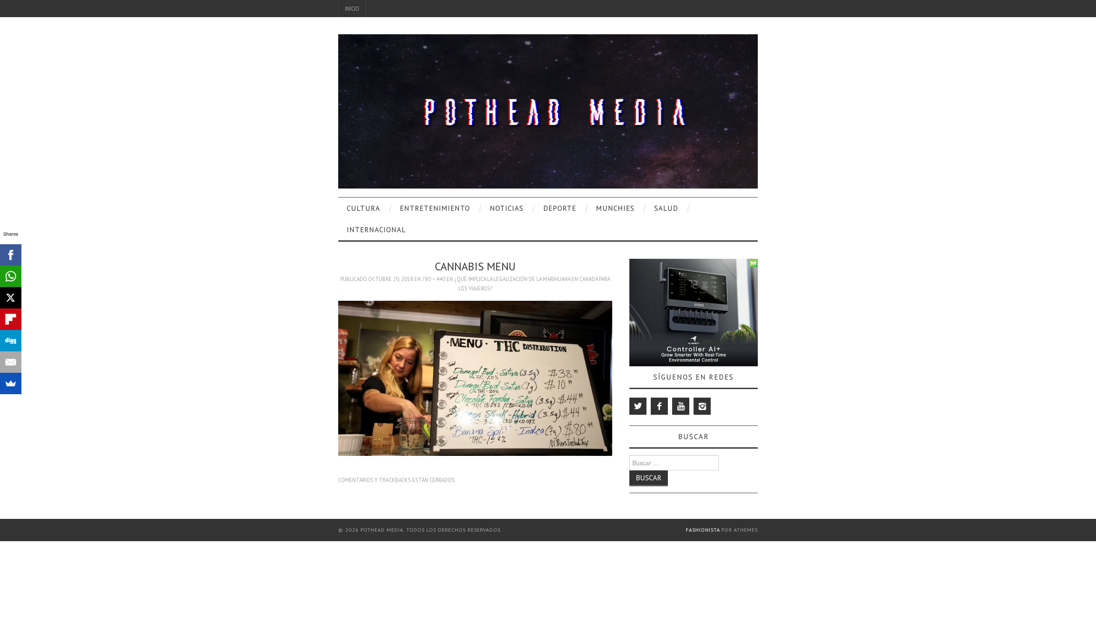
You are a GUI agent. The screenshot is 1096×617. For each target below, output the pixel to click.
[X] (10, 297)
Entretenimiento (435, 208)
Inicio (352, 8)
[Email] (10, 362)
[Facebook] (659, 406)
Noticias (507, 208)
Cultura (363, 208)
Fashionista (703, 530)
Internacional (376, 229)
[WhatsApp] (10, 276)
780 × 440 (433, 279)
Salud (666, 208)
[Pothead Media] (548, 110)
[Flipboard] (10, 319)
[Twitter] (637, 406)
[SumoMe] (10, 383)
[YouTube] (680, 406)
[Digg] (10, 340)
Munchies (615, 208)
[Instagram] (702, 406)
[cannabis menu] (475, 377)
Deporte (559, 208)
